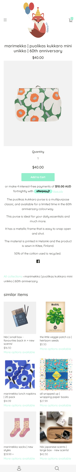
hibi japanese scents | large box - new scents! (54, 448)
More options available (19, 352)
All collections (13, 276)
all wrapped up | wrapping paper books (54, 395)
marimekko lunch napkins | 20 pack (20, 395)
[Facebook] (38, 261)
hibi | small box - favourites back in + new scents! (19, 340)
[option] (38, 103)
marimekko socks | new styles (18, 448)
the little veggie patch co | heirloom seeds (56, 338)
